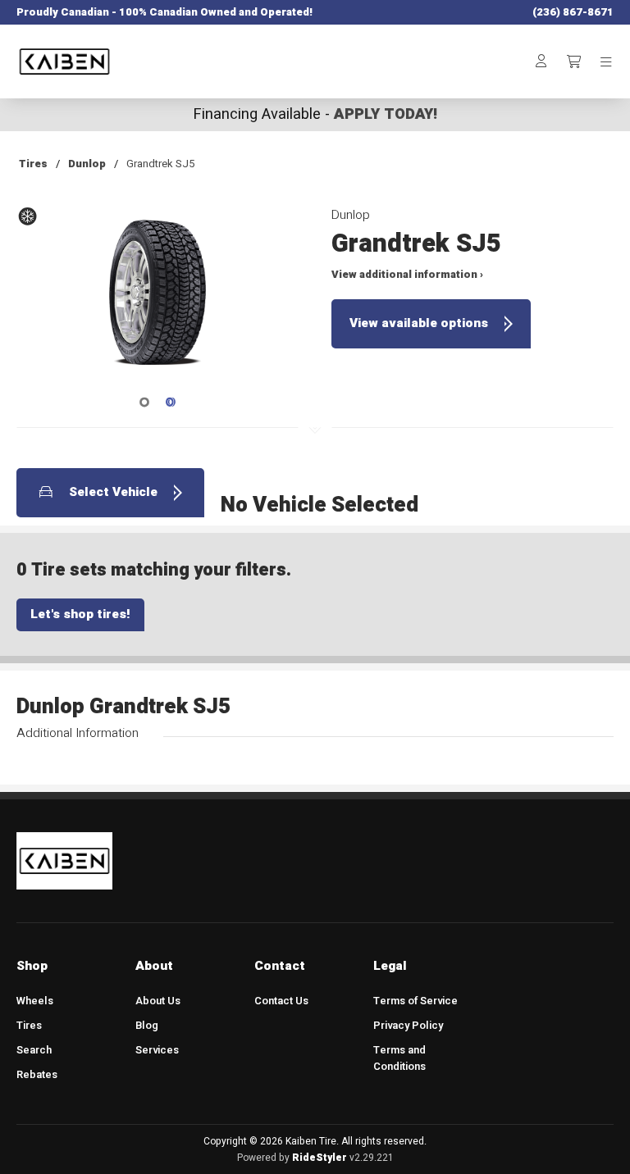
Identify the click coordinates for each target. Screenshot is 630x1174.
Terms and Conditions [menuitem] (399, 1058)
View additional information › (407, 274)
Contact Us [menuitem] (281, 1000)
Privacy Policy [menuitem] (408, 1025)
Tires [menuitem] (29, 1025)
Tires (33, 163)
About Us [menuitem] (157, 1000)
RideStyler (319, 1157)
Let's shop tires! (80, 614)
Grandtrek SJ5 (160, 163)
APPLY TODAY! (385, 114)
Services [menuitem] (157, 1050)
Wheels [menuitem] (34, 1000)
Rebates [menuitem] (36, 1074)
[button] (157, 304)
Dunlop (87, 163)
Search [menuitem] (34, 1050)
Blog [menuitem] (146, 1025)
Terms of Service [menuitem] (415, 1000)
